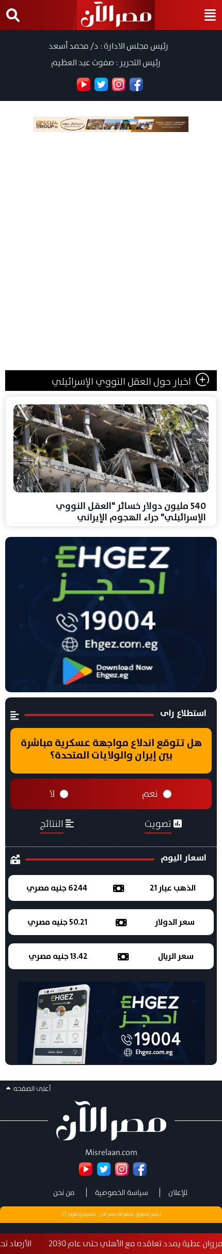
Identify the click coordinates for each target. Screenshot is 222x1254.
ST (64, 1214)
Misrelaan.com (111, 1152)
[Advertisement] (111, 253)
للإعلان (177, 1192)
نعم (150, 794)
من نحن (64, 1192)
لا (52, 794)
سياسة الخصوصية (121, 1192)
